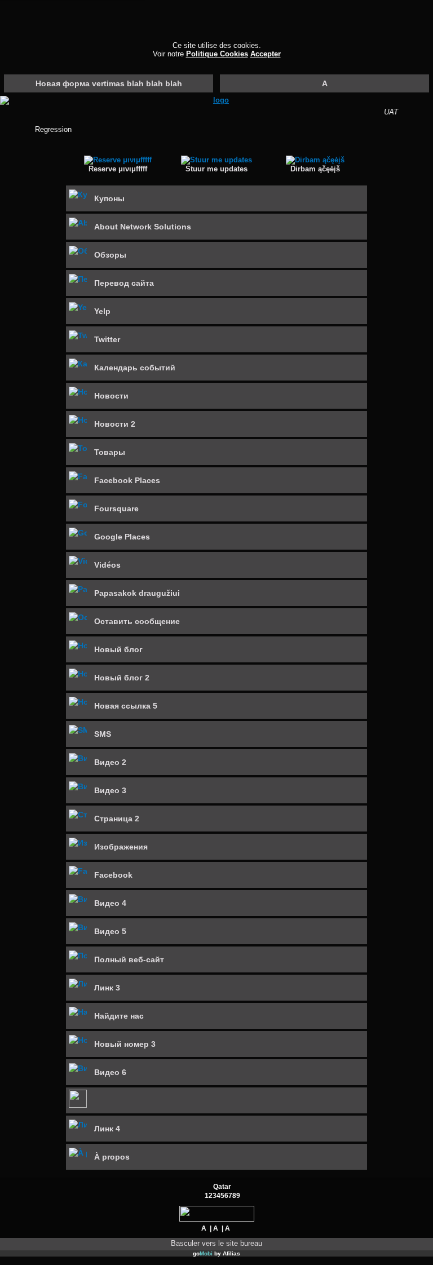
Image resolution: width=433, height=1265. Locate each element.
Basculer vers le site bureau (216, 1243)
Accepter (265, 54)
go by (216, 1253)
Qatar (222, 1186)
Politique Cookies (217, 54)
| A (214, 1228)
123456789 (222, 1195)
